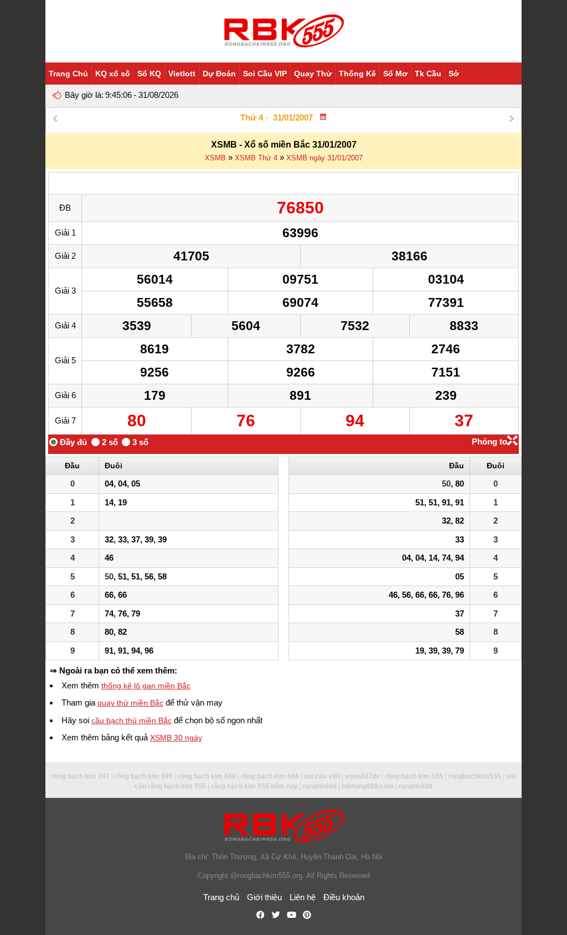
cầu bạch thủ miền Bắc (131, 720)
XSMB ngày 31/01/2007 (324, 158)
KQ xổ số (112, 73)
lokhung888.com (368, 786)
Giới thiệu (264, 897)
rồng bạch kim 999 (144, 776)
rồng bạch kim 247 (80, 776)
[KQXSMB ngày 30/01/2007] (55, 118)
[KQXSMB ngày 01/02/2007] (511, 118)
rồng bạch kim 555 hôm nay (254, 786)
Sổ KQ (149, 73)
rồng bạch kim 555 (414, 776)
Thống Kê (357, 73)
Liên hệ (303, 897)
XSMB (215, 158)
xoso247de (362, 776)
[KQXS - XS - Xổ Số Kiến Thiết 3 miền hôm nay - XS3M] (283, 31)
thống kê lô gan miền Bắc (145, 685)
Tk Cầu (428, 73)
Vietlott (181, 73)
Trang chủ (221, 897)
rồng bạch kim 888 (207, 776)
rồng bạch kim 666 (270, 776)
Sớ (454, 73)
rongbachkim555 (474, 776)
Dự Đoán (219, 73)
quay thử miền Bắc (130, 702)
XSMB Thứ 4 (256, 158)
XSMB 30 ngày (176, 737)
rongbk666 (320, 786)
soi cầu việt (322, 776)
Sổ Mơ (395, 73)
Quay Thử (313, 73)
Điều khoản (343, 897)
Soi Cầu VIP (265, 73)
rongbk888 (415, 786)
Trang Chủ (68, 73)
